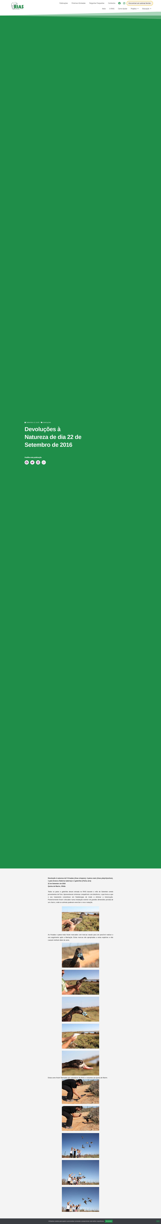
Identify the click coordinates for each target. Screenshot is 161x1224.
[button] (27, 462)
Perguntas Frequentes (96, 3)
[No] (158, 1221)
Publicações (63, 3)
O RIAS (111, 9)
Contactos (111, 3)
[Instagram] (124, 3)
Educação (145, 9)
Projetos (134, 9)
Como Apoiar (122, 9)
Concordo (109, 1221)
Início (104, 9)
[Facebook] (119, 3)
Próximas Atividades (79, 3)
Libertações (47, 422)
